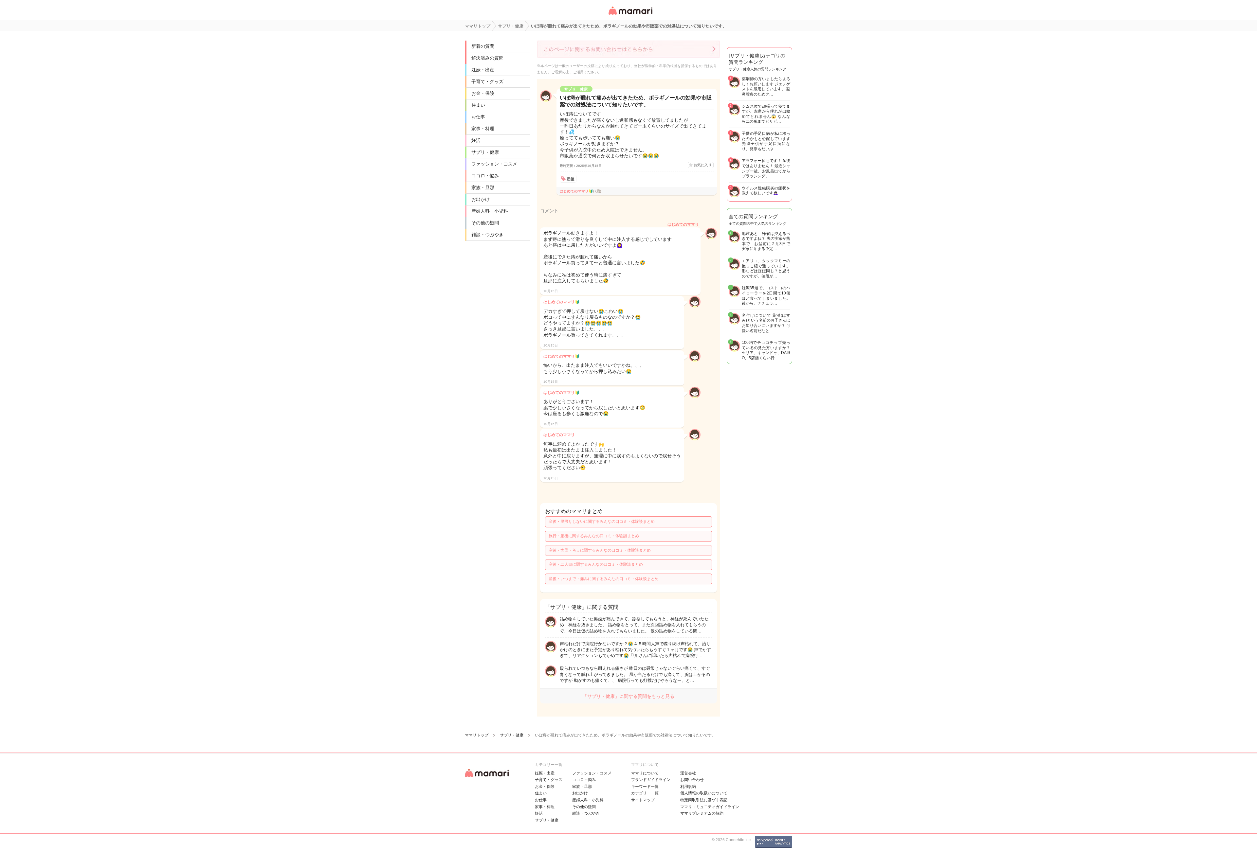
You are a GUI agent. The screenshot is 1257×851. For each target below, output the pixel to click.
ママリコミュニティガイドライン (709, 807)
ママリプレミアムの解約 (701, 813)
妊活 (476, 140)
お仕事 (478, 116)
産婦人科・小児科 (489, 211)
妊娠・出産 (482, 69)
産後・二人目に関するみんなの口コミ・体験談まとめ (596, 564)
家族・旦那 (482, 187)
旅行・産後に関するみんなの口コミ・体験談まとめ (594, 536)
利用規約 (688, 786)
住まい (478, 105)
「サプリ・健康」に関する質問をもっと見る (628, 696)
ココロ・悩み (485, 175)
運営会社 (688, 773)
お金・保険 (482, 93)
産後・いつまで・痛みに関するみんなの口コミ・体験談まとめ (604, 578)
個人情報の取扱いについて (703, 793)
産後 (570, 179)
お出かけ (480, 199)
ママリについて (645, 773)
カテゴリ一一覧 (645, 793)
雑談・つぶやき (487, 234)
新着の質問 (482, 46)
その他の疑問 (485, 222)
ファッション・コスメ (494, 164)
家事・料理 (482, 128)
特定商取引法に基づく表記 (703, 800)
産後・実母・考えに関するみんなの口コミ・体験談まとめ (600, 550)
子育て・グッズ (487, 81)
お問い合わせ (692, 779)
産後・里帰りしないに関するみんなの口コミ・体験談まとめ (602, 521)
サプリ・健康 (485, 152)
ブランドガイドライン (650, 779)
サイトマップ (643, 800)
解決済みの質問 (487, 58)
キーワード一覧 (645, 786)
